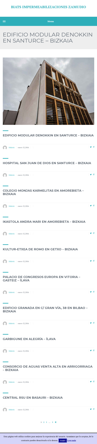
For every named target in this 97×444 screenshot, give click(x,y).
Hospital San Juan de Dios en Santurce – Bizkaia (47, 163)
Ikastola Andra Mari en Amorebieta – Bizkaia (44, 222)
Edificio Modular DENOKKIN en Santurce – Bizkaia (48, 135)
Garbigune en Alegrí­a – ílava (29, 339)
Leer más (71, 440)
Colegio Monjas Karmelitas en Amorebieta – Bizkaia (43, 192)
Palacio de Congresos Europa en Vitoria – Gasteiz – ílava (41, 278)
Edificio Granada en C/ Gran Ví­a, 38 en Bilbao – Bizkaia (45, 309)
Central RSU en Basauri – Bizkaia (33, 397)
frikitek (12, 147)
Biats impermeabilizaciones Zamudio (48, 7)
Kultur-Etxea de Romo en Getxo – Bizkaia (40, 249)
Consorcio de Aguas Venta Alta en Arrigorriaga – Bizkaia (47, 368)
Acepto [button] (62, 440)
